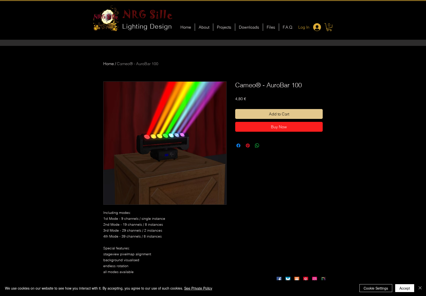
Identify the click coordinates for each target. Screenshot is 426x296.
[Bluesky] (287, 279)
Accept (404, 288)
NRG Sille (148, 14)
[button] (329, 27)
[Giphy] (323, 279)
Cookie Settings (376, 288)
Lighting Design (147, 26)
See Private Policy (198, 288)
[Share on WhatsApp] (257, 145)
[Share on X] (266, 145)
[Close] (420, 288)
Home (108, 63)
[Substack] (296, 279)
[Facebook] (279, 279)
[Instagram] (314, 279)
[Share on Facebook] (238, 145)
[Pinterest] (305, 279)
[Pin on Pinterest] (248, 145)
